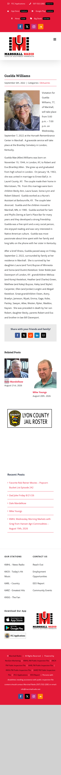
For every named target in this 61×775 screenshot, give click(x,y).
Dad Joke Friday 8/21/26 (21, 495)
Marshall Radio (15, 656)
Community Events (42, 590)
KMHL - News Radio (14, 564)
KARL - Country (12, 583)
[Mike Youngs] (45, 373)
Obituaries (45, 82)
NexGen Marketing (13, 660)
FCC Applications (21, 675)
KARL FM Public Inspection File (40, 665)
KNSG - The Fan (12, 597)
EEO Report (38, 583)
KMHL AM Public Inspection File (36, 660)
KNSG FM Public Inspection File (18, 670)
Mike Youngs (40, 373)
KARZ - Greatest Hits (14, 590)
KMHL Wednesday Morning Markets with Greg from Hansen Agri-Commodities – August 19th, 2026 (30, 523)
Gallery (20, 368)
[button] (6, 378)
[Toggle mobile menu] (55, 39)
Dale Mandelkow (12, 368)
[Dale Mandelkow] (16, 368)
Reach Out (38, 564)
